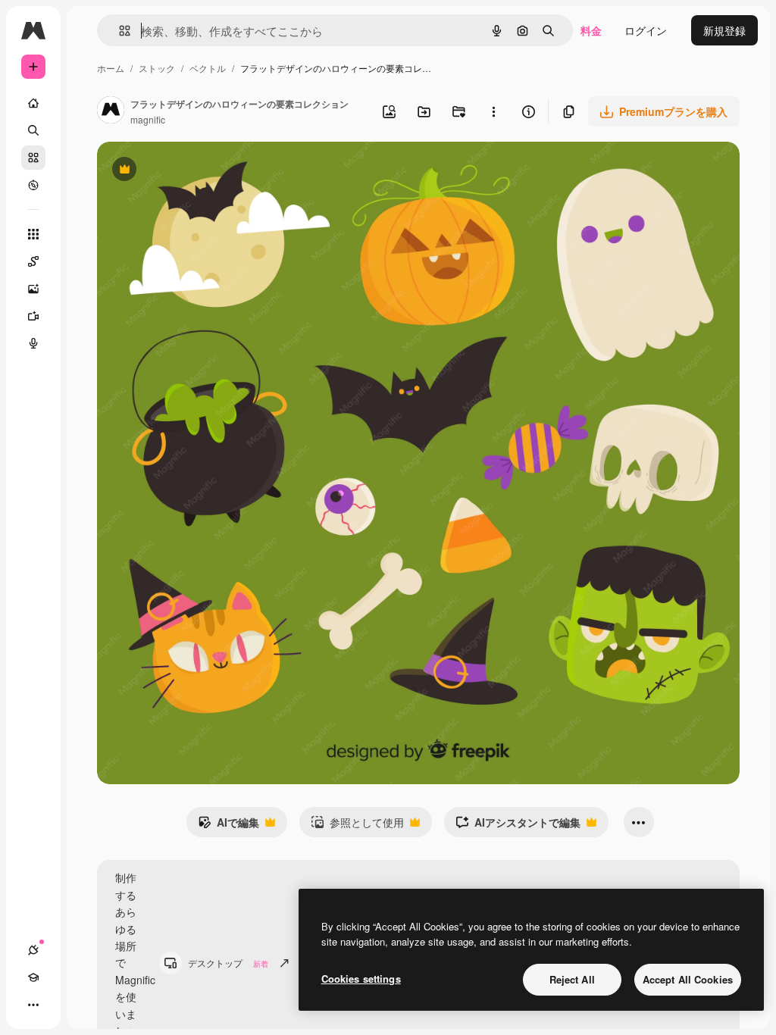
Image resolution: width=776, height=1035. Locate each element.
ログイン (645, 30)
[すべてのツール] (33, 234)
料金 (591, 30)
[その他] (33, 1005)
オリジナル (201, 171)
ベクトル (207, 67)
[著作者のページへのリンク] (110, 111)
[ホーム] (33, 103)
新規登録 (724, 30)
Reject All (572, 979)
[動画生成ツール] (33, 316)
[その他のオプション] (493, 111)
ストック (157, 67)
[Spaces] (33, 261)
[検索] (33, 130)
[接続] (33, 950)
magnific (147, 119)
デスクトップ (228, 962)
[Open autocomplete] (118, 30)
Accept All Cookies (688, 979)
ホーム (110, 67)
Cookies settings (361, 978)
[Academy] (33, 977)
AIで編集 (228, 826)
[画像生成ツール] (33, 289)
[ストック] (33, 157)
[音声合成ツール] (33, 343)
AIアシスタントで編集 (517, 826)
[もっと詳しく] (33, 185)
